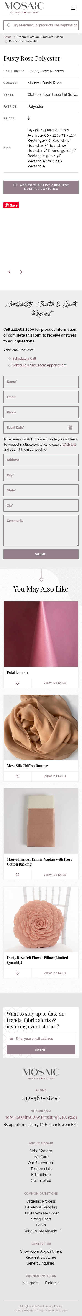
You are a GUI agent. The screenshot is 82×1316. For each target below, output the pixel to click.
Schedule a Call (24, 358)
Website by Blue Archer (52, 1310)
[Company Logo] (24, 8)
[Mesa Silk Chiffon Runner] (41, 738)
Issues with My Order (41, 1213)
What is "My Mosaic (40, 1231)
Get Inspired (41, 1180)
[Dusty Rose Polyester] (41, 240)
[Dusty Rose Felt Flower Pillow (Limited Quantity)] (41, 932)
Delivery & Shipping (41, 1207)
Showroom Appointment (41, 1251)
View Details (55, 683)
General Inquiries (40, 1263)
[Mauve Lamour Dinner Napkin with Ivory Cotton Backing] (41, 834)
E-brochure (41, 1175)
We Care (41, 1157)
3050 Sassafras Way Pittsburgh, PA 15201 (41, 1117)
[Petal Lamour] (41, 644)
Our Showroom (41, 1163)
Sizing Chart (41, 1219)
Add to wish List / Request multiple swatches (44, 187)
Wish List (69, 444)
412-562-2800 (41, 1097)
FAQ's (41, 1225)
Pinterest (52, 1283)
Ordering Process (41, 1201)
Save (14, 205)
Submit (41, 554)
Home (7, 36)
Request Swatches (41, 1257)
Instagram (30, 1283)
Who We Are (41, 1151)
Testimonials (41, 1169)
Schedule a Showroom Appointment (39, 365)
